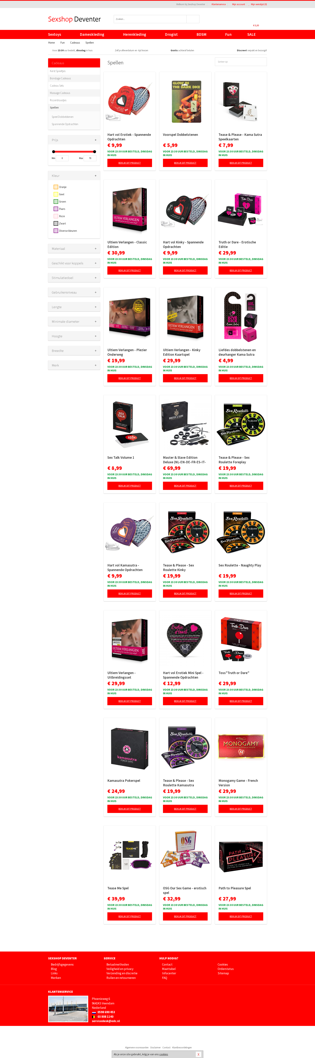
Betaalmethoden (117, 964)
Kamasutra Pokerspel (123, 780)
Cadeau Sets (57, 85)
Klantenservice (219, 4)
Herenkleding (134, 34)
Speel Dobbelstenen (62, 117)
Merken (56, 978)
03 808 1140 (105, 1017)
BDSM (201, 34)
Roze (62, 216)
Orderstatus (226, 969)
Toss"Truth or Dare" (234, 673)
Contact (167, 964)
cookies (163, 1054)
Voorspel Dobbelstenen (180, 134)
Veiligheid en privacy (119, 969)
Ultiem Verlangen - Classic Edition (127, 244)
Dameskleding (92, 34)
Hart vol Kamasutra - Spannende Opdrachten (125, 567)
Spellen (54, 107)
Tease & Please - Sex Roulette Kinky (178, 567)
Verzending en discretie (121, 973)
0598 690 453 (106, 1012)
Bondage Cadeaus (60, 78)
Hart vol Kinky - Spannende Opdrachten (183, 244)
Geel (61, 194)
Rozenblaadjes (58, 100)
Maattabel (169, 969)
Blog (54, 969)
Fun (228, 34)
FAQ (164, 978)
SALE (251, 34)
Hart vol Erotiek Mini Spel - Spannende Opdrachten (183, 675)
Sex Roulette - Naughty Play (240, 565)
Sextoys (54, 34)
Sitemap (223, 973)
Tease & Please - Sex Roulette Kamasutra (178, 782)
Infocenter (169, 973)
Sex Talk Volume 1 (120, 457)
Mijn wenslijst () (258, 4)
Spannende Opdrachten (65, 124)
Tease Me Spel (118, 888)
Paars (62, 209)
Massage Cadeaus (60, 93)
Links (54, 973)
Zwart (62, 223)
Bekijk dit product (129, 162)
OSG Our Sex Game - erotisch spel (184, 890)
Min (53, 158)
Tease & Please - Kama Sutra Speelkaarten (240, 136)
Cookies (223, 964)
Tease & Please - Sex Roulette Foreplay (234, 459)
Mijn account (238, 4)
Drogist (171, 34)
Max (81, 158)
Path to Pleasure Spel (235, 888)
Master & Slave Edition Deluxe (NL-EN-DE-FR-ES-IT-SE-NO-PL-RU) (184, 459)
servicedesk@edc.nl (106, 1021)
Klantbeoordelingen (182, 1047)
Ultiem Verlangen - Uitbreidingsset (121, 675)
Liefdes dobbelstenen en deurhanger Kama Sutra (237, 352)
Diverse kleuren (68, 230)
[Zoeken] (193, 19)
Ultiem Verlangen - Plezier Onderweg (127, 352)
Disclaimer (155, 1047)
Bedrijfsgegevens (62, 964)
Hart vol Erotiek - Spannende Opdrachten (129, 136)
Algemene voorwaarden (137, 1047)
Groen (62, 201)
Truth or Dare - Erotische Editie (237, 244)
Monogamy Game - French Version (238, 782)
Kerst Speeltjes (57, 71)
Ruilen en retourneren (121, 978)
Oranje (63, 187)
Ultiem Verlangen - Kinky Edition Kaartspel (181, 352)
